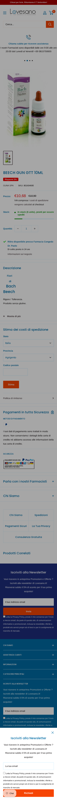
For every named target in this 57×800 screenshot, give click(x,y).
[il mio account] (44, 13)
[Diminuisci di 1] (18, 228)
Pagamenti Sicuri (16, 526)
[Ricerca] (50, 24)
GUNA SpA (8, 185)
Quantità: (8, 228)
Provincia (8, 351)
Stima (11, 384)
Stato (5, 336)
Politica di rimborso (12, 398)
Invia (28, 611)
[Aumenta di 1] (34, 228)
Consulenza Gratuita (28, 537)
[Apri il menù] (4, 13)
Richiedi (28, 793)
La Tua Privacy (41, 526)
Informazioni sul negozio (20, 254)
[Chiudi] (52, 732)
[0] (51, 13)
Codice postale (11, 365)
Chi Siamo (15, 515)
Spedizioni (41, 515)
